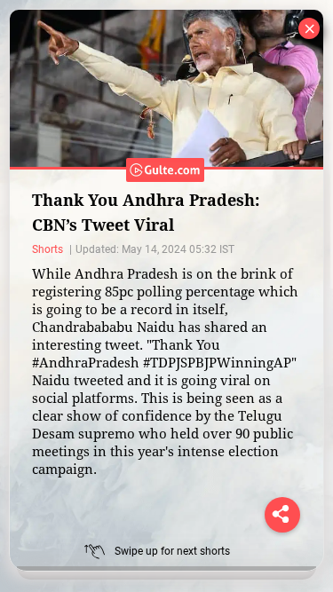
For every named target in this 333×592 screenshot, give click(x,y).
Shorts (49, 249)
